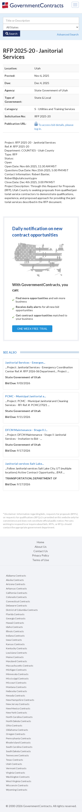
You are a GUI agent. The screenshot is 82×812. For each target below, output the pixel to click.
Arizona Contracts (15, 584)
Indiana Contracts (15, 635)
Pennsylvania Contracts (18, 738)
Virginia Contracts (15, 772)
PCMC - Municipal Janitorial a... (25, 396)
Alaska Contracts (15, 579)
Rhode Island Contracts (18, 742)
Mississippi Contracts (17, 678)
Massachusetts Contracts (19, 665)
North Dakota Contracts (18, 721)
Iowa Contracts (14, 639)
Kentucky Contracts (16, 648)
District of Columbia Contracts (22, 609)
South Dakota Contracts (18, 751)
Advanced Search (68, 34)
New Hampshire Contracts (20, 699)
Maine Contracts (15, 657)
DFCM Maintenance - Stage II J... (26, 430)
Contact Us (40, 551)
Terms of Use (40, 560)
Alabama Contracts (16, 575)
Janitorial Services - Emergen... (25, 362)
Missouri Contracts (16, 682)
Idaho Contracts (14, 626)
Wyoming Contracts (16, 789)
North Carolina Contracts (19, 716)
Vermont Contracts (16, 768)
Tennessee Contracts (17, 755)
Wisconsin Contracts (17, 785)
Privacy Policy (40, 555)
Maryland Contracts (16, 661)
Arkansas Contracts (16, 588)
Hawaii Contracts (15, 622)
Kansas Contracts (15, 644)
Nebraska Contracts (16, 691)
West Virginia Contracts (18, 781)
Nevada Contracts (15, 695)
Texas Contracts (14, 759)
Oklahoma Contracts (17, 729)
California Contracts (16, 592)
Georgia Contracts (15, 618)
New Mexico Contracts (18, 708)
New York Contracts (16, 712)
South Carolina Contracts (19, 746)
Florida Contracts (15, 614)
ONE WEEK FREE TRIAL (32, 328)
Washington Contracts (18, 776)
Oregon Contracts (15, 734)
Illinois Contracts (15, 631)
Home (40, 542)
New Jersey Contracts (17, 704)
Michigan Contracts (16, 669)
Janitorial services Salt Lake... (24, 463)
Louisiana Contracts (16, 652)
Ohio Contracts (14, 725)
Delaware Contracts (16, 605)
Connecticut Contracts (18, 601)
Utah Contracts (14, 763)
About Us (41, 546)
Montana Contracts (16, 687)
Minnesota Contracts (17, 674)
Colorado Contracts (16, 597)
